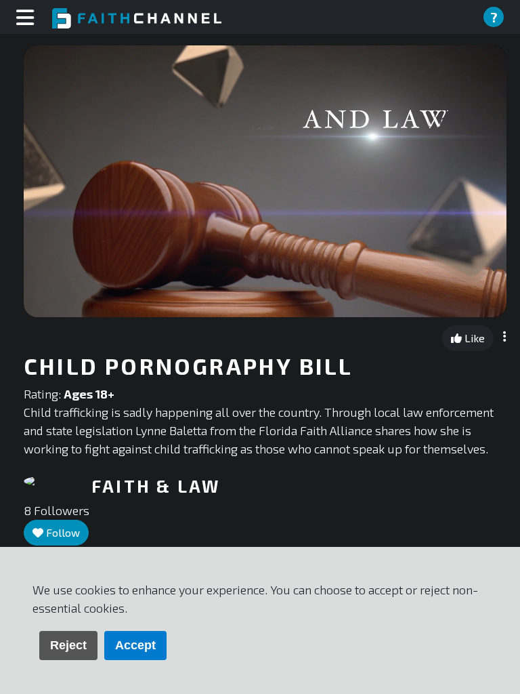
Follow (61, 532)
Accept (135, 645)
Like (473, 337)
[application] (265, 181)
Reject (68, 645)
